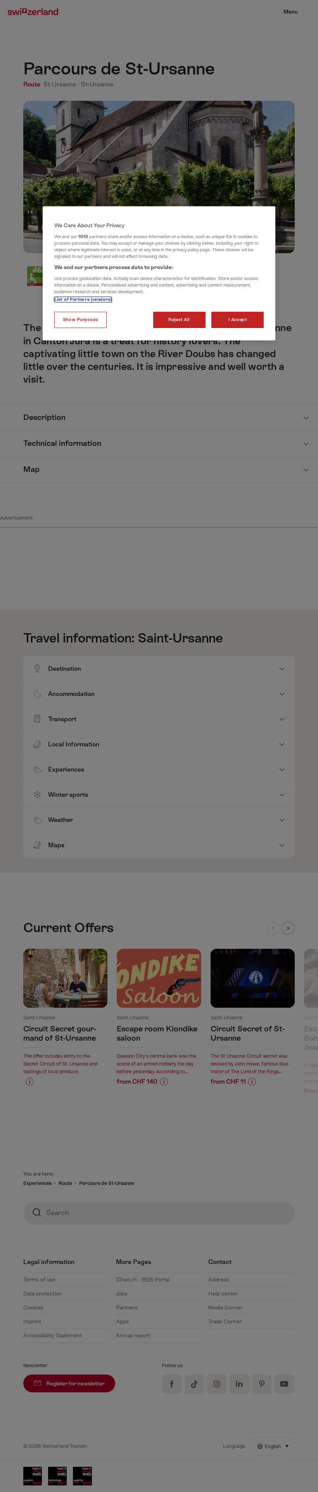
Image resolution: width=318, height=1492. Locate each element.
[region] (159, 273)
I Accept (237, 319)
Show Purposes (80, 319)
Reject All (179, 319)
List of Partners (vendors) (83, 299)
